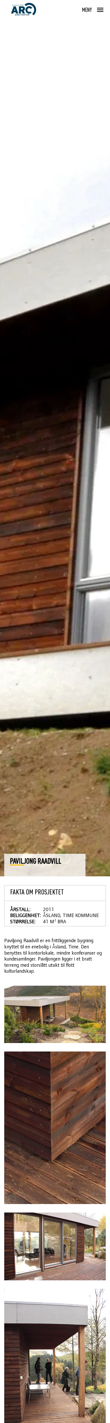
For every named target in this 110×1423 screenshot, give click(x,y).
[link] (23, 9)
